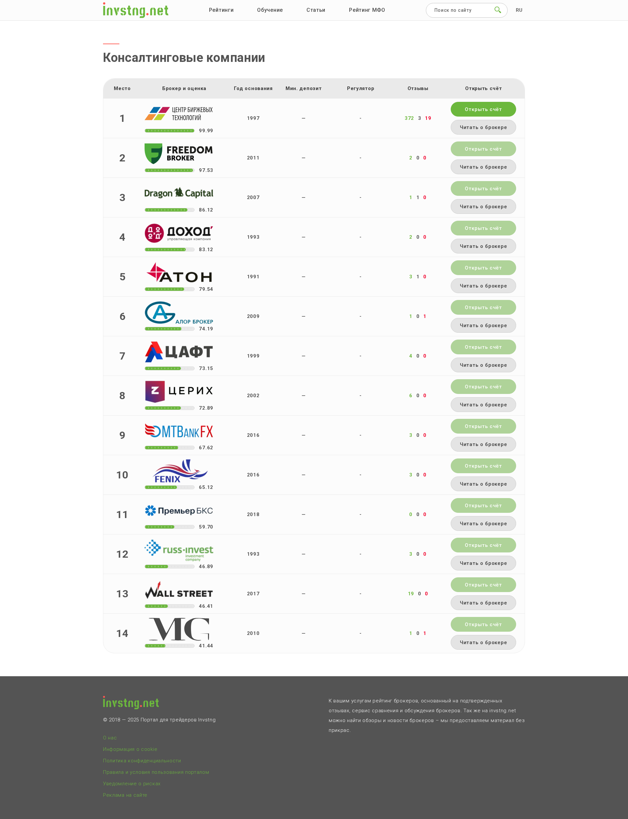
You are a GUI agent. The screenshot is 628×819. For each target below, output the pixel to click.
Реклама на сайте (125, 795)
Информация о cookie (130, 749)
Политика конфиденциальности (142, 761)
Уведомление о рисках (132, 784)
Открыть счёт (483, 109)
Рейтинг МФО (367, 10)
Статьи (315, 10)
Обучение (270, 10)
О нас (110, 738)
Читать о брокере (483, 127)
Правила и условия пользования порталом (156, 772)
